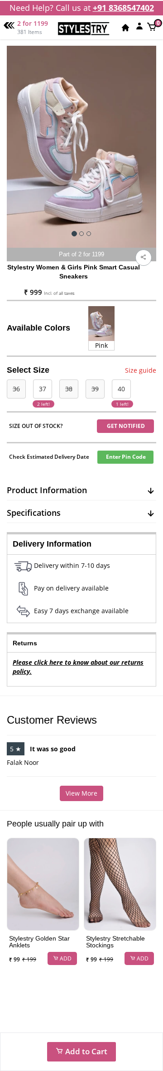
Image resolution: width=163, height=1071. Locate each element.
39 (95, 388)
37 (42, 388)
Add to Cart (85, 1051)
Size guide (140, 370)
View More (81, 793)
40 (121, 388)
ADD (65, 958)
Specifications (34, 512)
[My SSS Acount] (139, 25)
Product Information (47, 490)
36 (16, 388)
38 (68, 388)
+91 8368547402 (123, 7)
